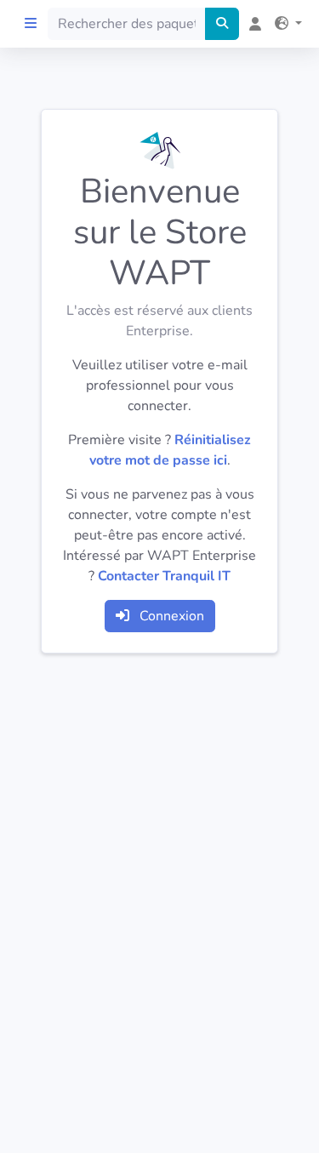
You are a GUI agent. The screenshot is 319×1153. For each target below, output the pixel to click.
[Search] (222, 24)
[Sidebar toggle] (31, 24)
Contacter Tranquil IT (164, 576)
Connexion (170, 616)
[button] (285, 24)
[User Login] (251, 23)
